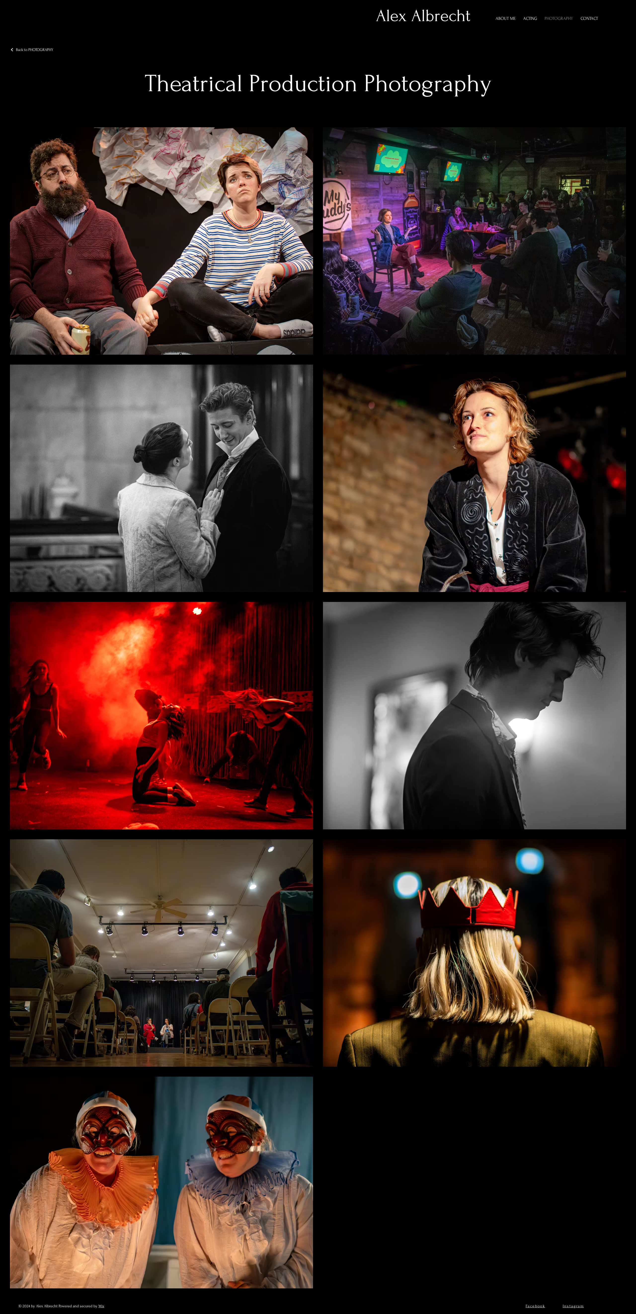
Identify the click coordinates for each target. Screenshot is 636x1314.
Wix (101, 1306)
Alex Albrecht (423, 15)
